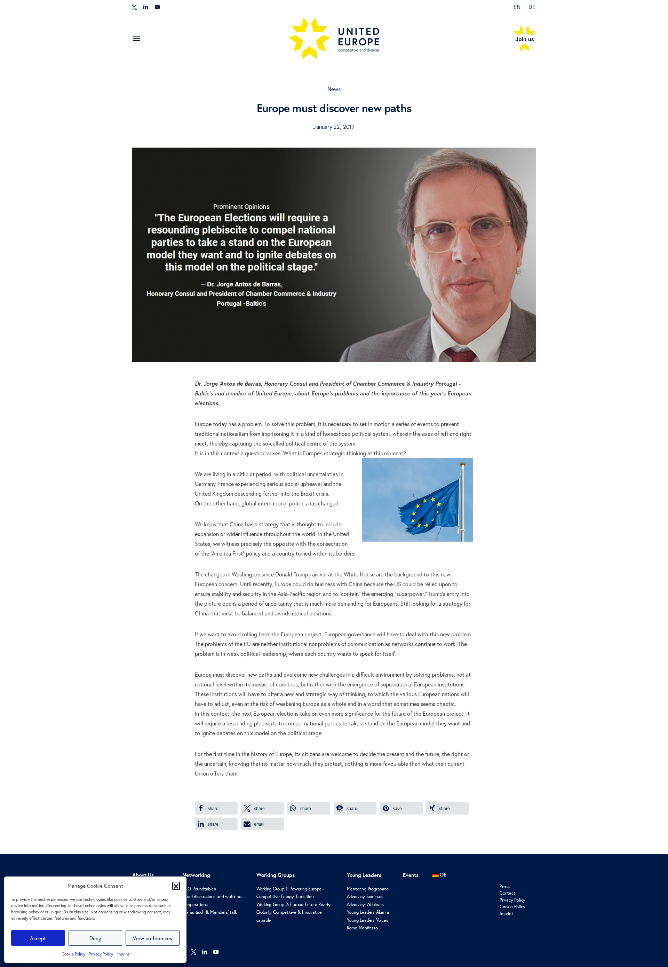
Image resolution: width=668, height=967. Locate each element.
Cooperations (195, 904)
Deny (95, 938)
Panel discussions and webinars (212, 896)
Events (411, 875)
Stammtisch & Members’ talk (209, 912)
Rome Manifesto (362, 928)
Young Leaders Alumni (368, 912)
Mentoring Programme (368, 889)
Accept (38, 938)
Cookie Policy (73, 954)
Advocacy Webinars (365, 904)
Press (505, 886)
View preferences (152, 938)
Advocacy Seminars (365, 896)
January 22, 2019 (334, 126)
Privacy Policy (101, 954)
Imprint (123, 954)
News (334, 89)
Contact (507, 893)
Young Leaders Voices (367, 920)
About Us (143, 875)
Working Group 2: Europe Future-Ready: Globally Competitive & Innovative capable (294, 912)
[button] (176, 885)
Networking (196, 875)
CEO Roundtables (199, 889)
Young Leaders (364, 875)
